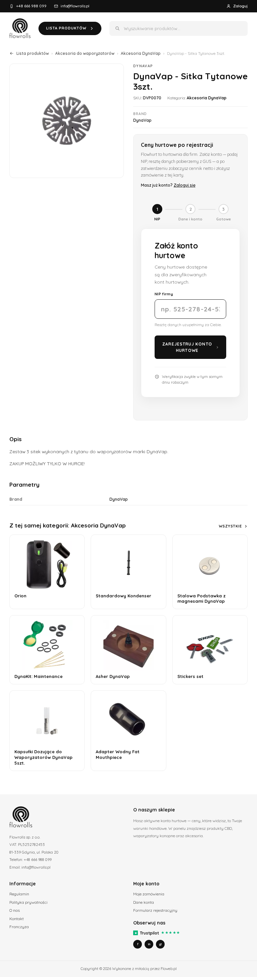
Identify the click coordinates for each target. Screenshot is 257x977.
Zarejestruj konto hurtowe (187, 347)
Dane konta (143, 902)
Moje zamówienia (148, 893)
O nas (14, 910)
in (149, 944)
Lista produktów (32, 53)
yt (160, 944)
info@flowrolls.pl (75, 5)
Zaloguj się (184, 185)
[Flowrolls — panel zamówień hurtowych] (19, 28)
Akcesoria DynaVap (141, 53)
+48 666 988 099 (31, 5)
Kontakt (16, 918)
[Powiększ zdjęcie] (66, 121)
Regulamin (19, 893)
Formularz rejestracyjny (155, 910)
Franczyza (19, 926)
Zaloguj (240, 5)
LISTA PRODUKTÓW (66, 28)
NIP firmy (164, 293)
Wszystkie (230, 526)
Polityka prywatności (28, 902)
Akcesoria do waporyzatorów (84, 53)
